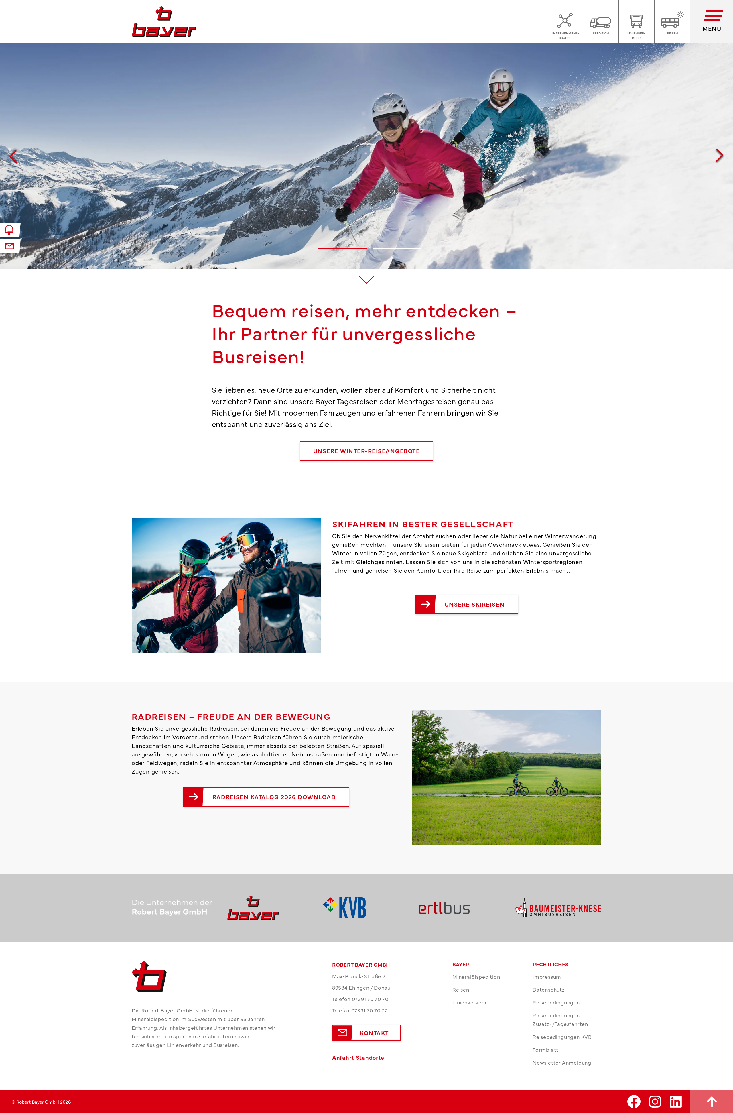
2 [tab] (397, 256)
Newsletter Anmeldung (562, 1062)
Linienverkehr (469, 1002)
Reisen (460, 989)
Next (720, 156)
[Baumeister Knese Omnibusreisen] (557, 907)
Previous (13, 156)
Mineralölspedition (476, 976)
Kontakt (374, 1033)
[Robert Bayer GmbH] (270, 907)
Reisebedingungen (556, 1002)
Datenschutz (549, 989)
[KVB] (366, 908)
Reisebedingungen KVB (562, 1036)
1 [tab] (342, 256)
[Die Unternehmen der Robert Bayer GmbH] (175, 907)
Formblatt (545, 1049)
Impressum (547, 976)
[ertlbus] (462, 908)
